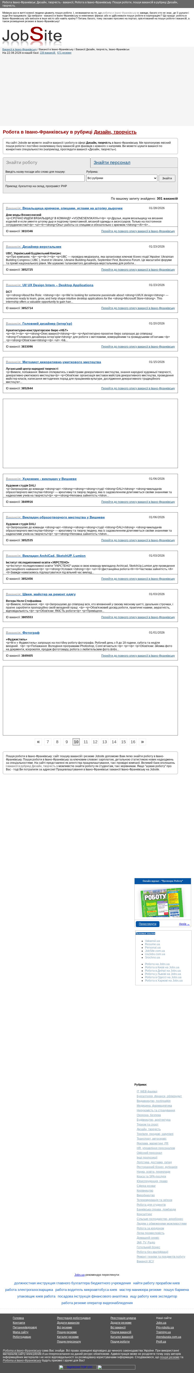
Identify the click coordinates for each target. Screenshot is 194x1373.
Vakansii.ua (152, 941)
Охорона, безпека (149, 1115)
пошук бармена (176, 1290)
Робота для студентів (151, 1204)
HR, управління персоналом (156, 1148)
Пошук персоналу (69, 1341)
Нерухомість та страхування (156, 1110)
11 (86, 741)
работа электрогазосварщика (29, 1290)
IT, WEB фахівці (147, 1091)
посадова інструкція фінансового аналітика (93, 1296)
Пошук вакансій (120, 1332)
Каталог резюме (68, 1337)
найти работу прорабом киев (156, 1283)
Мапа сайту (20, 1332)
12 (95, 741)
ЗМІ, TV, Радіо (146, 1242)
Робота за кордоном (150, 1228)
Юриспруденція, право (152, 1181)
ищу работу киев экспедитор (153, 1296)
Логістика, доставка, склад (154, 1162)
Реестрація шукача (123, 1318)
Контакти (19, 1322)
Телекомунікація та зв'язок (154, 1200)
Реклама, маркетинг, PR (152, 1143)
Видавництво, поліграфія (154, 1101)
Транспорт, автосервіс (152, 1138)
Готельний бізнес (148, 1247)
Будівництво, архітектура (154, 1119)
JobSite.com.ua (155, 951)
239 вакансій (47, 52)
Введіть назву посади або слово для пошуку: (35, 171)
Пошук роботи (120, 1341)
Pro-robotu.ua (165, 1327)
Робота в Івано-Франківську (22, 1350)
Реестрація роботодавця (74, 1318)
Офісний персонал (149, 1153)
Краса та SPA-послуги (151, 1176)
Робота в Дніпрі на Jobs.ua (163, 970)
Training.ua (163, 1332)
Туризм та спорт (148, 1124)
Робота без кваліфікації (152, 1252)
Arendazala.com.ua (168, 1337)
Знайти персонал (112, 162)
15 (123, 741)
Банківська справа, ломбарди (156, 1209)
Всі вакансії (118, 1327)
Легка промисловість (150, 1233)
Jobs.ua (80, 1274)
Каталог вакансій (121, 1337)
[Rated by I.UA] (116, 1368)
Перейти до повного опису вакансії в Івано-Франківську (138, 231)
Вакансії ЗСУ (145, 1261)
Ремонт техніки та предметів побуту (161, 1256)
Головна (18, 1318)
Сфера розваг (146, 1186)
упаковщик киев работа (36, 1296)
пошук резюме (170, 1357)
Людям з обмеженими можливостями (162, 1223)
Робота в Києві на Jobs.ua (162, 967)
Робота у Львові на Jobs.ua (163, 974)
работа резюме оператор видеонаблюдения (97, 1303)
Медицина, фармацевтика (154, 1105)
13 (104, 741)
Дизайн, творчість (149, 1129)
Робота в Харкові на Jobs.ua (164, 980)
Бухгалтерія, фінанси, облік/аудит (159, 1096)
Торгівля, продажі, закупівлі (155, 1134)
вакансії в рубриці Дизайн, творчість (31, 766)
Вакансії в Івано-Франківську (19, 49)
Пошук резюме (67, 1332)
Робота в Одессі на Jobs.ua (163, 977)
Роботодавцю (22, 1337)
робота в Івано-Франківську (119, 12)
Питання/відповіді (25, 1327)
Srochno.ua (152, 957)
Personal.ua (153, 947)
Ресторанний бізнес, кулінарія (157, 1167)
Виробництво (146, 1195)
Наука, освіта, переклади (153, 1171)
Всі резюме (64, 1327)
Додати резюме (121, 1322)
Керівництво (145, 1190)
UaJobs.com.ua (155, 954)
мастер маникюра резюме (140, 1290)
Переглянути (147, 924)
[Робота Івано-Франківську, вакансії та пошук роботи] (32, 36)
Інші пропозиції (147, 1157)
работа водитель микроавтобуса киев (86, 1290)
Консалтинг (144, 1214)
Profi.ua (161, 1341)
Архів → (184, 924)
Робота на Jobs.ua (157, 964)
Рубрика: (92, 171)
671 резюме (64, 52)
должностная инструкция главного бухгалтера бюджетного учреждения (72, 1283)
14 (114, 741)
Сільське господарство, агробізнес (160, 1219)
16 (133, 741)
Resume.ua (152, 944)
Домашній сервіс (148, 1237)
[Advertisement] (97, 90)
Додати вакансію (68, 1322)
